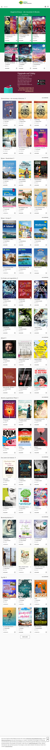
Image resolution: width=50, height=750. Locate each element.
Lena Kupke (38, 600)
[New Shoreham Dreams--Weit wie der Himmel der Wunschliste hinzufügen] (44, 68)
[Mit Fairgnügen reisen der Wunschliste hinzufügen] (30, 213)
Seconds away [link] (22, 299)
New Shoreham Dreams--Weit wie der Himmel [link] (38, 62)
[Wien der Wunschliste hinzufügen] (30, 245)
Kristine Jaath (7, 209)
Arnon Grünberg (38, 360)
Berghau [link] (36, 447)
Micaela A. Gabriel (23, 420)
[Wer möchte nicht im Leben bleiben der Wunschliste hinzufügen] (16, 40)
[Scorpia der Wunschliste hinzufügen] (30, 333)
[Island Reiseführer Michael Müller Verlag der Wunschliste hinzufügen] (15, 245)
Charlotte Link (7, 480)
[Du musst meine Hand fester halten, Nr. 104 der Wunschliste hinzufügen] (15, 632)
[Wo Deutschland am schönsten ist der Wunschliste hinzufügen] (15, 185)
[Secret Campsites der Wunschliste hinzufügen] (46, 273)
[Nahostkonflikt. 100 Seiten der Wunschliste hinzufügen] (15, 393)
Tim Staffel (22, 448)
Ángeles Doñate (38, 420)
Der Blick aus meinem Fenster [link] (8, 566)
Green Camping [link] (22, 179)
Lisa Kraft (22, 209)
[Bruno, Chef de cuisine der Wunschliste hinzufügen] (30, 572)
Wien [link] (20, 239)
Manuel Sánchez (7, 540)
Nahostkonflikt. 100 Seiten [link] (8, 387)
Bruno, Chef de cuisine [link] (23, 566)
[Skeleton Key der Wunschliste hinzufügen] (15, 305)
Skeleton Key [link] (6, 299)
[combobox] (22, 6)
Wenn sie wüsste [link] (38, 626)
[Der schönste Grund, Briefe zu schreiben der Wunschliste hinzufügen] (46, 425)
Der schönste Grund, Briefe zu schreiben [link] (40, 419)
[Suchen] (2, 7)
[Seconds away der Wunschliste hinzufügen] (30, 305)
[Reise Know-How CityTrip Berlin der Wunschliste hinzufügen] (15, 213)
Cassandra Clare (7, 329)
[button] (16, 35)
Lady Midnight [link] (6, 327)
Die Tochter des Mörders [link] (10, 62)
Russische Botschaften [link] (23, 387)
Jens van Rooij (38, 241)
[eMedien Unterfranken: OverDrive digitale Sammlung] (25, 3)
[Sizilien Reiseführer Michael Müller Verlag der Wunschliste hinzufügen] (15, 273)
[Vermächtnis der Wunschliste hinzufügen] (46, 484)
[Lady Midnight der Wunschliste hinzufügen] (15, 333)
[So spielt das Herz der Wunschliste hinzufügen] (30, 544)
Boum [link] (4, 447)
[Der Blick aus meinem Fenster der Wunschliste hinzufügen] (15, 572)
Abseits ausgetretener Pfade (9, 398)
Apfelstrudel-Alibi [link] (6, 598)
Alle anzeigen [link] (25, 14)
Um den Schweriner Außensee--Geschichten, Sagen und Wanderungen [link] (40, 207)
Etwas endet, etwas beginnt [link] (40, 566)
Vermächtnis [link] (37, 479)
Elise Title (8, 64)
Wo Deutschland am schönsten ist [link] (8, 179)
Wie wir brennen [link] (6, 419)
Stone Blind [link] (21, 479)
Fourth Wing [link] (21, 119)
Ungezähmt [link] (37, 507)
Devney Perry (36, 36)
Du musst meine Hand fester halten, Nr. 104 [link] (8, 626)
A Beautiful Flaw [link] (22, 598)
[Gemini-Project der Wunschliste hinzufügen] (46, 333)
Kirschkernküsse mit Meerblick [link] (24, 626)
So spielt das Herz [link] (22, 538)
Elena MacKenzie (37, 64)
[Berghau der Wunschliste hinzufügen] (46, 453)
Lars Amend (38, 149)
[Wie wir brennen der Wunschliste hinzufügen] (15, 425)
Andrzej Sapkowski (39, 568)
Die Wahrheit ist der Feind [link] (40, 387)
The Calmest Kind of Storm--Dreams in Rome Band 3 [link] (24, 147)
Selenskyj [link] (5, 359)
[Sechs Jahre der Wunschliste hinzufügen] (15, 484)
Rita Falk (6, 600)
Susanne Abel (7, 628)
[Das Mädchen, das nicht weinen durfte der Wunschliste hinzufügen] (15, 512)
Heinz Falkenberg (39, 209)
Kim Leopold (22, 149)
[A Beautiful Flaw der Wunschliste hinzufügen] (30, 604)
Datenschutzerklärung (6, 740)
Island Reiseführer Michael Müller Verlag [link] (8, 239)
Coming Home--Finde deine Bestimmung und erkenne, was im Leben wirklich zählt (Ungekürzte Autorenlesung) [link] (40, 147)
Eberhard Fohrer (23, 269)
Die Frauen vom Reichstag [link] (24, 419)
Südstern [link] (21, 447)
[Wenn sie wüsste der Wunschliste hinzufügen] (46, 632)
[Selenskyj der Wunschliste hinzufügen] (15, 365)
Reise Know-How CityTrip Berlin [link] (8, 207)
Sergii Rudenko (7, 360)
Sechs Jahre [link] (5, 479)
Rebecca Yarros (22, 121)
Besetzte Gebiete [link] (38, 359)
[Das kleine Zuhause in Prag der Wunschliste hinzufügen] (15, 125)
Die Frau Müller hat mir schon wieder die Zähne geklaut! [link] (24, 507)
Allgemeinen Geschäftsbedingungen (34, 738)
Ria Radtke (22, 600)
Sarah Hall (6, 420)
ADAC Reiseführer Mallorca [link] (40, 239)
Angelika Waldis (38, 448)
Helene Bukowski (9, 36)
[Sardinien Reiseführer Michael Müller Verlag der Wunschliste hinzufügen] (30, 273)
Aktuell (3, 338)
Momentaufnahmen (6, 517)
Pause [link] (36, 598)
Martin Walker (22, 568)
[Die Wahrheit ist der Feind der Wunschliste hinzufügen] (46, 393)
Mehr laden (25, 637)
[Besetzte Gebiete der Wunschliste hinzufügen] (46, 365)
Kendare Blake (38, 540)
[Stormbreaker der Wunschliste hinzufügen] (46, 305)
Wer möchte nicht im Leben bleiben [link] (10, 35)
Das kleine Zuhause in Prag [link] (8, 119)
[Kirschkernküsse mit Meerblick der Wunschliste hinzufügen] (30, 632)
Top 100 (3, 577)
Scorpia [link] (20, 327)
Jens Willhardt (7, 241)
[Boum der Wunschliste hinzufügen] (15, 453)
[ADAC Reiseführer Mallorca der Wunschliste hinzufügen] (46, 245)
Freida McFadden (39, 628)
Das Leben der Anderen (8, 458)
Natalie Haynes (22, 480)
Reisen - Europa (5, 218)
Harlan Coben (22, 301)
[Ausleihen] (45, 6)
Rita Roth (21, 628)
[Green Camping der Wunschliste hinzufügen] (30, 185)
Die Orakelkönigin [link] (38, 538)
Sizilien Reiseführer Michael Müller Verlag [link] (8, 267)
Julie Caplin (7, 121)
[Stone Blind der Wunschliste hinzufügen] (30, 484)
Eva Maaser (22, 64)
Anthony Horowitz (8, 301)
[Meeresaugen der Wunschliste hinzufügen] (15, 544)
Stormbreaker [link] (37, 299)
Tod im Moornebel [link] (22, 62)
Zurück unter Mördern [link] (7, 147)
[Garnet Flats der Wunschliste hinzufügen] (44, 40)
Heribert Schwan (39, 480)
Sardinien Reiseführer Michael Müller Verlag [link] (24, 267)
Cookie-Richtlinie (8, 746)
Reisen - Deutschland (7, 158)
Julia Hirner (6, 181)
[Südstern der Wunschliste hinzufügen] (30, 453)
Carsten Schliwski (8, 388)
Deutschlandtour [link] (38, 179)
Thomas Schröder (8, 269)
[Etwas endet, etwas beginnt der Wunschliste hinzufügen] (46, 572)
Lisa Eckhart (7, 448)
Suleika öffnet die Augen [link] (24, 359)
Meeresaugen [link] (6, 538)
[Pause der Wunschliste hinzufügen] (46, 604)
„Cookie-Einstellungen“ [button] (33, 743)
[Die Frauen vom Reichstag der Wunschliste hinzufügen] (30, 425)
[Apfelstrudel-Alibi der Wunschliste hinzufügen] (15, 604)
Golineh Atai (38, 388)
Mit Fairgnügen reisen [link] (23, 207)
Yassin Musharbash (23, 388)
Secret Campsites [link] (38, 267)
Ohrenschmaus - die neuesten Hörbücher (13, 98)
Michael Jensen (7, 149)
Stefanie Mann (22, 508)
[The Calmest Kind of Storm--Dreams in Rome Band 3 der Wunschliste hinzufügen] (30, 153)
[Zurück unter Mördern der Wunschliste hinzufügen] (15, 153)
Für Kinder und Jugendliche (9, 278)
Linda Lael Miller (23, 540)
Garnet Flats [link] (35, 35)
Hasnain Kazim (38, 181)
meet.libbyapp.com (29, 91)
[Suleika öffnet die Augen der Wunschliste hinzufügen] (30, 365)
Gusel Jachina (22, 360)
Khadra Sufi (7, 508)
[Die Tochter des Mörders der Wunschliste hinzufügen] (16, 68)
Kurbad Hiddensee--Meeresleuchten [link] (24, 35)
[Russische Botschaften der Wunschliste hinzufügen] (30, 393)
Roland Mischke (23, 241)
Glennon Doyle (38, 508)
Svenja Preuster (23, 181)
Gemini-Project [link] (38, 327)
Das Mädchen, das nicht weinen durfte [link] (8, 507)
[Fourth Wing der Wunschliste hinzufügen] (30, 125)
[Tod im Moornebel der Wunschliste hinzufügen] (30, 68)
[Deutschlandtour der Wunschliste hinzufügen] (46, 185)
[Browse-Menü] (48, 6)
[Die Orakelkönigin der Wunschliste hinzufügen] (46, 544)
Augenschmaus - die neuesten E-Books (25, 12)
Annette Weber (22, 36)
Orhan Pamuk (7, 568)
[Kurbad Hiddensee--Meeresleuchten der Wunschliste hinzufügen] (30, 40)
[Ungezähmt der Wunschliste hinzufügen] (46, 512)
